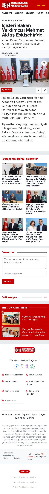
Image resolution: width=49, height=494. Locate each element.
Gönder (8, 281)
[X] (22, 366)
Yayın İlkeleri (8, 455)
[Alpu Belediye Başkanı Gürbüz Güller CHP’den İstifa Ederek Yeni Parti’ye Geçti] (12, 224)
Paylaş (8, 90)
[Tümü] (45, 297)
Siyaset (30, 13)
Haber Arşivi (10, 401)
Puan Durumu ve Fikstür (35, 382)
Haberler (7, 21)
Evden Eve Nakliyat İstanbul (24, 487)
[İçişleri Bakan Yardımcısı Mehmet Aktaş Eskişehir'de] (24, 72)
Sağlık (42, 414)
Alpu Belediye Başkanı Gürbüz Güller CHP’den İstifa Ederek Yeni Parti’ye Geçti (12, 237)
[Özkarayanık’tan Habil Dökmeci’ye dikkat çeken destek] (12, 196)
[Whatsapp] (32, 366)
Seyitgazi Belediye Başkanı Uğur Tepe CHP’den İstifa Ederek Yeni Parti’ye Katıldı (36, 209)
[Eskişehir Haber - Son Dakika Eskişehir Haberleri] (15, 5)
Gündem (7, 13)
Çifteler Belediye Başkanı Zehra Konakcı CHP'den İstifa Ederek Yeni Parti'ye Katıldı (34, 237)
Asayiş (19, 13)
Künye (6, 458)
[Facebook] (17, 366)
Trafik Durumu (11, 381)
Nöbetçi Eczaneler (14, 375)
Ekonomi (20, 418)
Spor (40, 13)
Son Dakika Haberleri (32, 392)
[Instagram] (27, 366)
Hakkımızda (8, 453)
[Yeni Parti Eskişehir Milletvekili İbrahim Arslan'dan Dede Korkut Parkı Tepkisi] (12, 169)
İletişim (17, 458)
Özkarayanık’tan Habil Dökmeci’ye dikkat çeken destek (12, 207)
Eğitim (30, 418)
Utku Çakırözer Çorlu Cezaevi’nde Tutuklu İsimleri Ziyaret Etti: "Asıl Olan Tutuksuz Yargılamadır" (36, 181)
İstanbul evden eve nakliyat (24, 477)
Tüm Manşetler (12, 391)
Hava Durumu (35, 375)
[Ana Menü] (42, 5)
